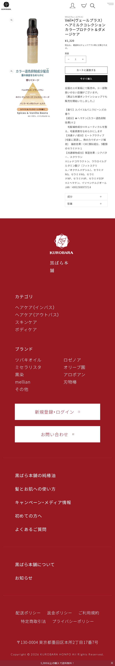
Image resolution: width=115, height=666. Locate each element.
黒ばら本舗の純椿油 (35, 475)
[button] (92, 5)
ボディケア (26, 329)
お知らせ (23, 578)
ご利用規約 (88, 613)
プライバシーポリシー (73, 621)
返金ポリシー (59, 613)
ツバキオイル (28, 360)
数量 (67, 53)
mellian (22, 382)
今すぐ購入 (86, 78)
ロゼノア (72, 360)
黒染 (19, 374)
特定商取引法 (33, 621)
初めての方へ (28, 516)
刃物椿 (70, 382)
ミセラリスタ (28, 367)
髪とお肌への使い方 (35, 489)
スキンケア (26, 322)
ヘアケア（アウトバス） (37, 314)
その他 (21, 389)
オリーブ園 (74, 367)
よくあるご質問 (31, 529)
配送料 (76, 45)
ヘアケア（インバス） (35, 307)
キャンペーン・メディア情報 (43, 502)
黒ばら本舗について (35, 564)
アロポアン (74, 374)
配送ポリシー (28, 613)
